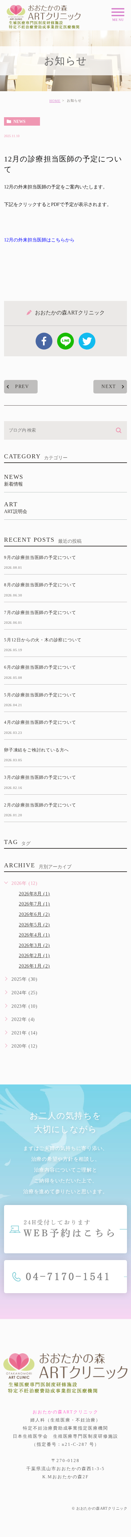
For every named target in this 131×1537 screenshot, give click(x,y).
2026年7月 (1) (34, 903)
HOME (54, 101)
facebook (44, 341)
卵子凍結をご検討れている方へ (36, 749)
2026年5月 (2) (34, 924)
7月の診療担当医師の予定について (40, 612)
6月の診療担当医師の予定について (40, 667)
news (19, 121)
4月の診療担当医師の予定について (40, 722)
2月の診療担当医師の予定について (40, 804)
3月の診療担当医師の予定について (40, 777)
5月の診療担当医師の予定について (40, 694)
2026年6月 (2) (34, 914)
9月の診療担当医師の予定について (40, 557)
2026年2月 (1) (34, 955)
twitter (87, 341)
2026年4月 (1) (34, 935)
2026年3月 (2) (34, 945)
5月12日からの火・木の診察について (42, 639)
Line (65, 341)
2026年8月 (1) (34, 893)
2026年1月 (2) (34, 966)
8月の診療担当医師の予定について (40, 584)
